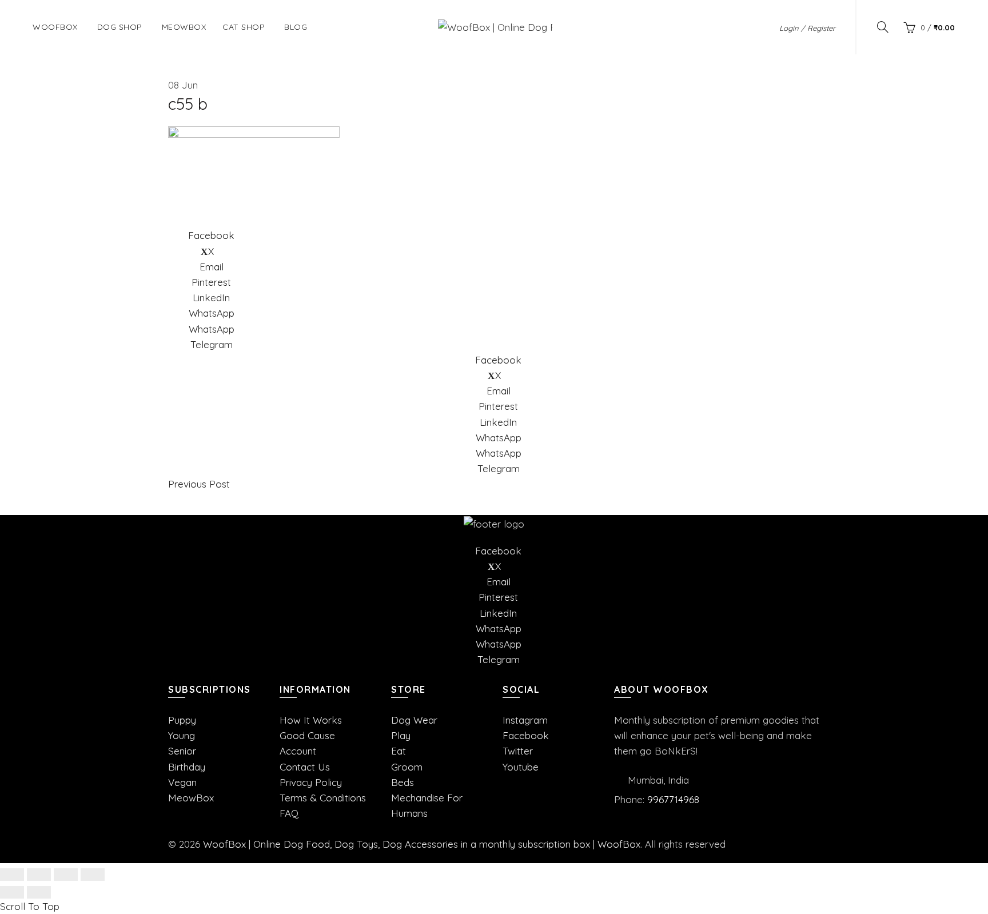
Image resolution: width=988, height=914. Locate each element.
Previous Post (199, 484)
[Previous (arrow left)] (12, 892)
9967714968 (673, 799)
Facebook (526, 735)
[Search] (883, 26)
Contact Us (305, 767)
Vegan (182, 782)
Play (401, 735)
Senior (182, 751)
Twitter (518, 751)
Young (181, 735)
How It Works (311, 720)
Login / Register (807, 28)
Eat (398, 751)
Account (298, 751)
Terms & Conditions (323, 798)
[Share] (39, 874)
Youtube (521, 767)
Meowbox (184, 27)
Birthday (186, 767)
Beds (402, 782)
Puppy (182, 720)
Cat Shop (243, 27)
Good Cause (307, 735)
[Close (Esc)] (12, 874)
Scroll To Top (29, 906)
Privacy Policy (311, 782)
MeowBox (191, 798)
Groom (407, 767)
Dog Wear (414, 720)
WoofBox (55, 27)
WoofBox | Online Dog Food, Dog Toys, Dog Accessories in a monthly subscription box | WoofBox (421, 844)
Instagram (525, 720)
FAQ (289, 813)
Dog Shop (119, 27)
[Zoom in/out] (93, 874)
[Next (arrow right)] (39, 892)
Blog (295, 27)
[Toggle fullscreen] (66, 874)
